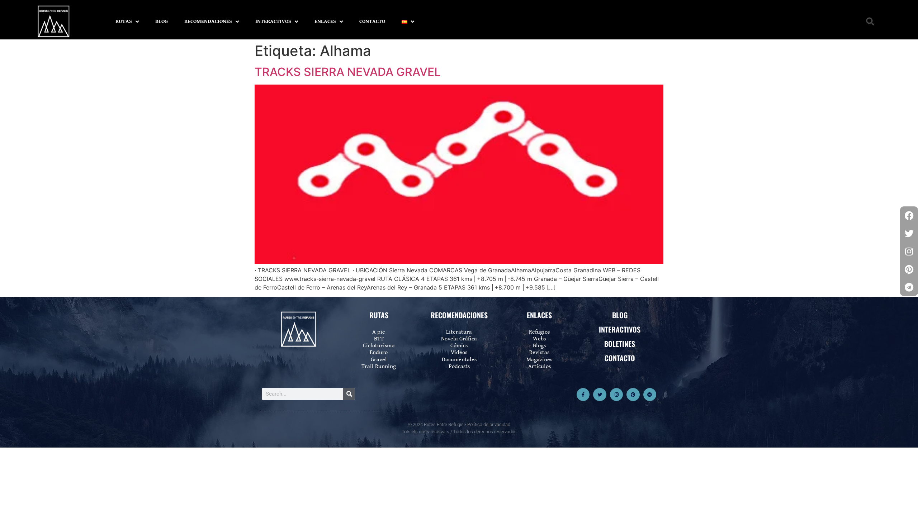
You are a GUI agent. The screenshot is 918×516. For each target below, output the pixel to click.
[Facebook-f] (583, 394)
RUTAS (123, 21)
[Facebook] (909, 215)
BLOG (161, 21)
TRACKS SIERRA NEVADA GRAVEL (348, 72)
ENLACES (325, 21)
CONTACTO (372, 21)
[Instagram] (616, 394)
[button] (870, 22)
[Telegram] (649, 394)
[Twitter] (599, 394)
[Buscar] (349, 394)
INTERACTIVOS (273, 21)
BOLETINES (619, 343)
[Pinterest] (632, 394)
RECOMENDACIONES (208, 21)
